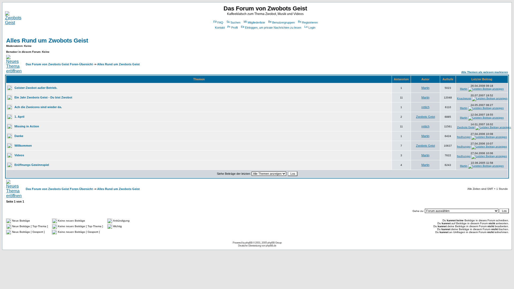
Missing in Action (26, 126)
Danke (18, 136)
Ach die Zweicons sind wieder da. (38, 107)
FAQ (220, 22)
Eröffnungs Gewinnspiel (31, 164)
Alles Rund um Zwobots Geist (47, 40)
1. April (19, 116)
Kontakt (220, 27)
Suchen (235, 22)
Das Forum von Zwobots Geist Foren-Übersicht (59, 64)
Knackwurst (464, 98)
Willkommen (23, 145)
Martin (425, 87)
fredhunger (464, 136)
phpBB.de (271, 245)
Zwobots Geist (425, 116)
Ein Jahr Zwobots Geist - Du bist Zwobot (43, 97)
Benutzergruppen (283, 22)
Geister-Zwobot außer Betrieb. (35, 87)
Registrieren (310, 22)
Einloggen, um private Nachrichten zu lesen (273, 27)
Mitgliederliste (256, 22)
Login (311, 27)
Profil (234, 27)
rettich (425, 107)
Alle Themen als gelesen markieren (484, 72)
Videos (19, 155)
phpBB (248, 242)
